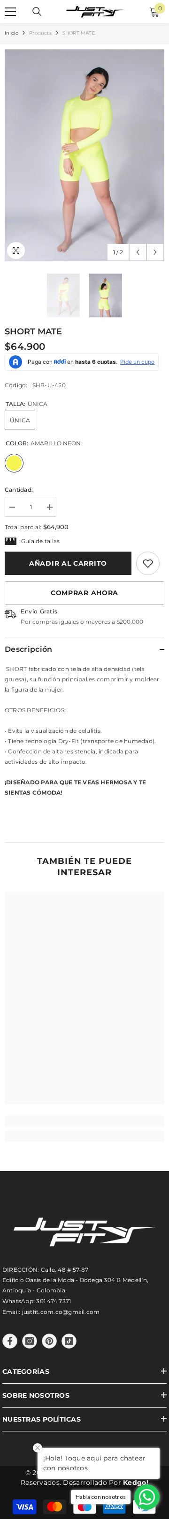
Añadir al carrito (68, 563)
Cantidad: (19, 489)
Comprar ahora (84, 593)
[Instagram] (29, 1341)
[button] (138, 252)
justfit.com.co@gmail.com (61, 1311)
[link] (148, 563)
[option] (84, 155)
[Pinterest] (49, 1341)
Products (40, 33)
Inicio (11, 33)
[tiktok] (69, 1341)
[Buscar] (37, 11)
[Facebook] (9, 1341)
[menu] (10, 11)
